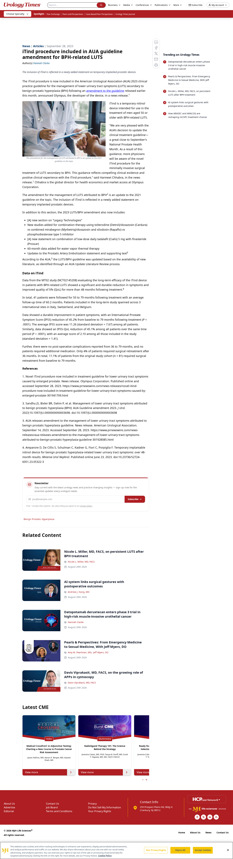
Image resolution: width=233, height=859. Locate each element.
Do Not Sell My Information (104, 807)
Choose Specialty (15, 13)
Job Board (52, 807)
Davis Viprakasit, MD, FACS (82, 682)
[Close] (227, 849)
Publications (161, 4)
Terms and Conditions (59, 811)
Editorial (9, 811)
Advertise (9, 807)
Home (181, 832)
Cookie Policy (105, 855)
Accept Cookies (203, 850)
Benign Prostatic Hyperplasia (39, 519)
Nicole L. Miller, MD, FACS (81, 561)
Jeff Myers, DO (100, 652)
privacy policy (86, 506)
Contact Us (52, 803)
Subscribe (133, 499)
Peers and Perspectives (72, 14)
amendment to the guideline (105, 91)
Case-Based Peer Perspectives (99, 14)
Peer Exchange (53, 14)
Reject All (180, 850)
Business (113, 4)
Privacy (92, 803)
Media (126, 4)
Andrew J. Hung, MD (78, 591)
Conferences (142, 4)
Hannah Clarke (76, 622)
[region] (116, 850)
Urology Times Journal (125, 14)
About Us (9, 803)
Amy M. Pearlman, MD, (80, 652)
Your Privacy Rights (99, 811)
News (208, 832)
